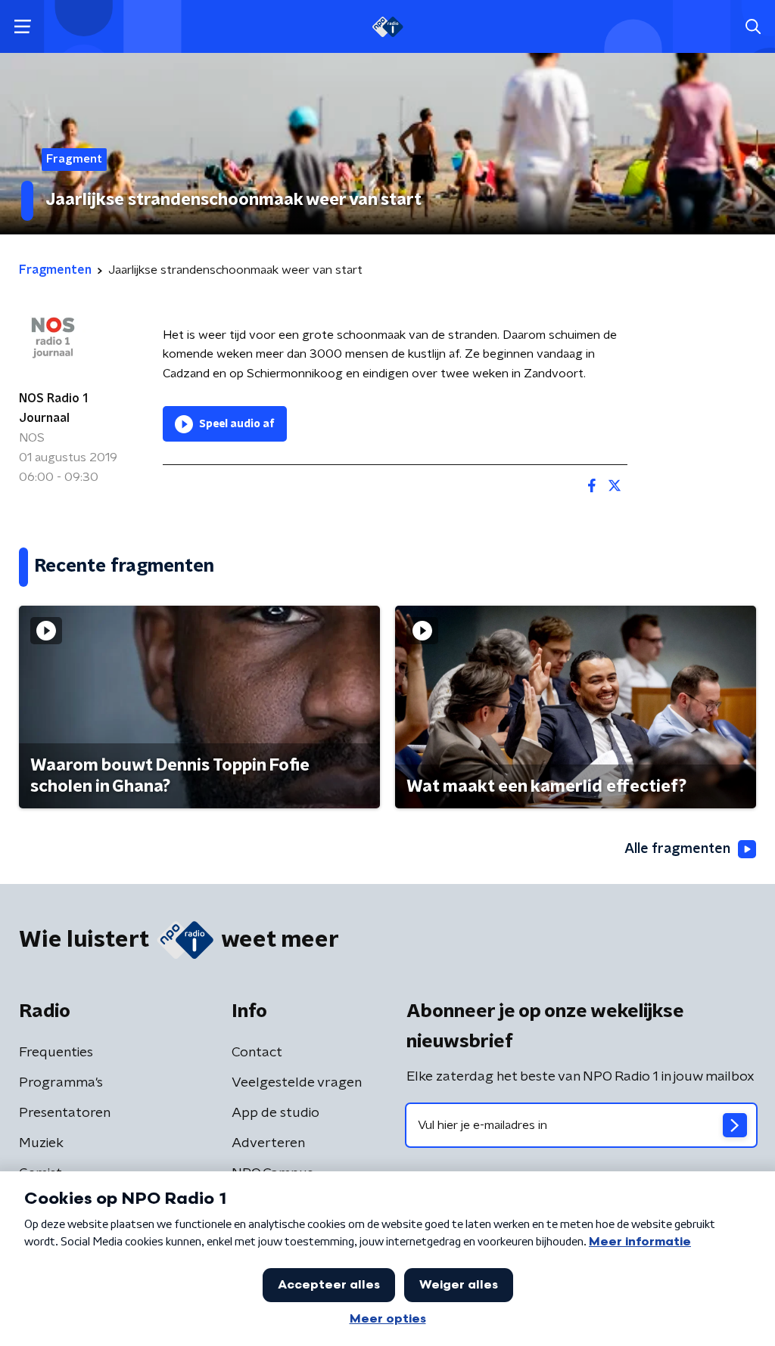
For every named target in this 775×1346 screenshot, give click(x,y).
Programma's (61, 1083)
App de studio (275, 1113)
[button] (22, 27)
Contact (257, 1052)
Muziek (41, 1143)
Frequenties (56, 1052)
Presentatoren (64, 1113)
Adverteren (268, 1143)
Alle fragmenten (677, 849)
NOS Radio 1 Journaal (53, 408)
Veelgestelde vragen (297, 1083)
